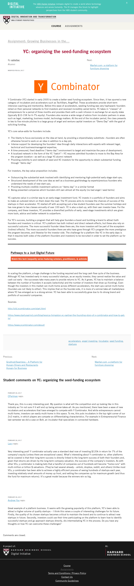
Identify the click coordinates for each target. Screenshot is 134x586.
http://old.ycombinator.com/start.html (27, 308)
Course (56, 26)
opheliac (15, 60)
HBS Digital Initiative (46, 4)
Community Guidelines (67, 580)
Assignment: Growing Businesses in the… (38, 41)
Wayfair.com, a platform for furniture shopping (104, 67)
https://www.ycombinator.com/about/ (26, 324)
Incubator (103, 341)
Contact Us (67, 576)
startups (72, 344)
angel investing (89, 341)
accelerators (74, 341)
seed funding (116, 341)
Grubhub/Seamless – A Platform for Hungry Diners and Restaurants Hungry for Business (24, 365)
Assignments (74, 26)
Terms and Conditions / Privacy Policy (67, 573)
